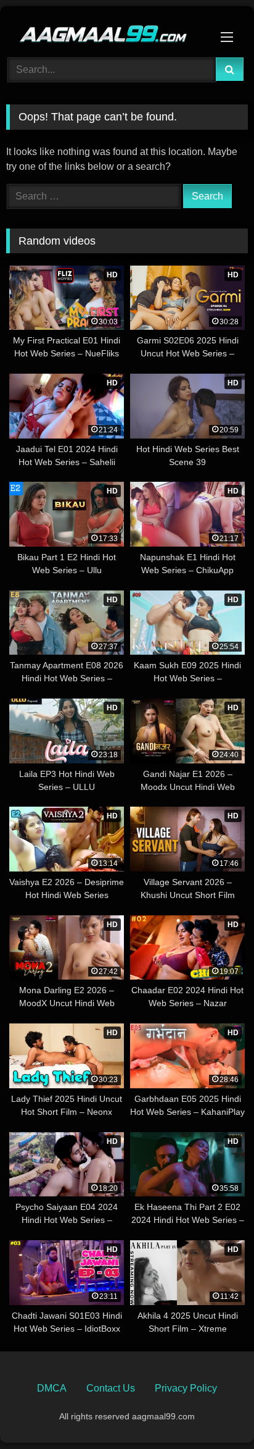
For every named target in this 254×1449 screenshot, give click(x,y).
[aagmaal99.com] (104, 30)
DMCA (52, 1388)
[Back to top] (215, 1412)
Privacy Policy (186, 1388)
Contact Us (110, 1388)
